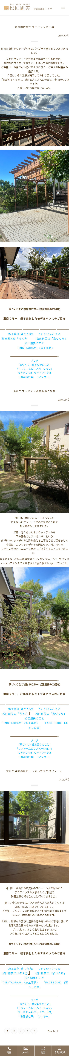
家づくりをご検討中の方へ (23, 309)
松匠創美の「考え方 (15, 713)
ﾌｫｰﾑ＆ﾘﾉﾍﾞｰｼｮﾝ (50, 333)
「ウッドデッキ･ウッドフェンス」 (34, 372)
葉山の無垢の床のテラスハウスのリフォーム (34, 770)
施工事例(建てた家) (20, 333)
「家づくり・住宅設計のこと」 (34, 364)
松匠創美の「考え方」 (15, 338)
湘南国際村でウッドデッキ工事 (34, 26)
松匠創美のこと (34, 343)
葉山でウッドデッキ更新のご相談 (34, 391)
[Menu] (63, 7)
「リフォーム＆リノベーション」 (34, 368)
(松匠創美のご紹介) (49, 309)
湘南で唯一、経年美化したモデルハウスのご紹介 (34, 318)
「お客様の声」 (26, 377)
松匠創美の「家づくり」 (51, 338)
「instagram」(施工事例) (34, 347)
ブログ (34, 360)
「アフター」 (43, 377)
